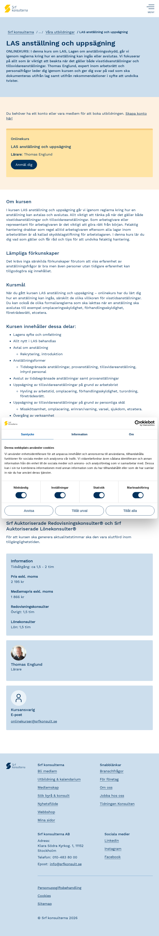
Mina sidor (46, 820)
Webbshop (46, 812)
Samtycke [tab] (27, 434)
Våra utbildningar (60, 32)
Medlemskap (48, 787)
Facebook (113, 857)
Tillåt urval (79, 511)
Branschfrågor (112, 771)
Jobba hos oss (112, 795)
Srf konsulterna (21, 32)
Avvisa (29, 511)
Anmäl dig (24, 165)
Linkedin (112, 840)
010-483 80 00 (65, 857)
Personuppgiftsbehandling (59, 888)
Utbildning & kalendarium (59, 779)
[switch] (60, 495)
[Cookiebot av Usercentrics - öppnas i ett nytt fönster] (138, 423)
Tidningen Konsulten (117, 804)
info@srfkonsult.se (66, 864)
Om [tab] (131, 434)
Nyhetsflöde (48, 804)
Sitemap (45, 904)
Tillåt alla (130, 511)
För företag (109, 779)
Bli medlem (47, 771)
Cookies (44, 896)
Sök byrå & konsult (54, 795)
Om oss (106, 787)
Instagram (113, 849)
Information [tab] (79, 434)
